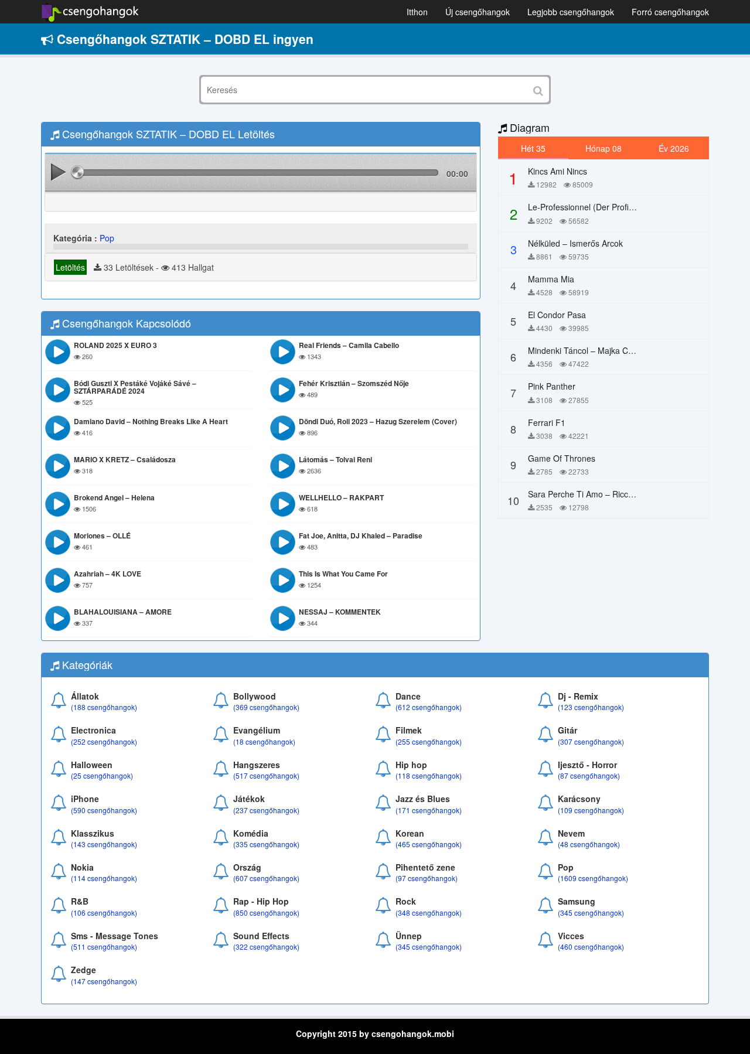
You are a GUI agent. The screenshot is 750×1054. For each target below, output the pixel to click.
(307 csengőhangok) (591, 741)
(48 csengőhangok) (589, 844)
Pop (107, 238)
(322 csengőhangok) (266, 946)
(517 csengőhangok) (266, 775)
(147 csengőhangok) (104, 981)
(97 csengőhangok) (427, 878)
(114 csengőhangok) (104, 878)
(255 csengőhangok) (429, 741)
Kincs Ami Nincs (557, 171)
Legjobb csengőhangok (570, 12)
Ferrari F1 (546, 422)
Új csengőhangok (477, 12)
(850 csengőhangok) (266, 912)
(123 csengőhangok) (591, 707)
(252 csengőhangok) (104, 741)
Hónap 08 (603, 148)
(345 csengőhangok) (591, 912)
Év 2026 (674, 148)
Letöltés (70, 267)
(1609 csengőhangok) (593, 878)
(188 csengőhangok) (104, 707)
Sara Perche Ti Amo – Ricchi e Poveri (598, 494)
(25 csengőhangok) (102, 775)
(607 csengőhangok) (266, 878)
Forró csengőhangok (670, 12)
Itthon (417, 12)
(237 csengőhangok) (266, 810)
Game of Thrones (561, 458)
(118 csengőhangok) (429, 775)
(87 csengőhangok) (589, 775)
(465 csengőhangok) (429, 844)
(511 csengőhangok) (104, 946)
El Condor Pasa (557, 314)
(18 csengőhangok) (264, 741)
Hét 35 (533, 148)
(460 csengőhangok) (591, 946)
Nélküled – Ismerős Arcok (575, 243)
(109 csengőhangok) (591, 810)
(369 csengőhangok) (266, 707)
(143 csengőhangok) (104, 844)
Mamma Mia (551, 279)
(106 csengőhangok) (104, 912)
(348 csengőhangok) (429, 912)
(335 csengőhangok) (266, 844)
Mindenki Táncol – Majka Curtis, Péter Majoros (614, 350)
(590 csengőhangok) (104, 810)
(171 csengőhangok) (429, 810)
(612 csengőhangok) (429, 707)
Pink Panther (551, 386)
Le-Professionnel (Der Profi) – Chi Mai (598, 207)
